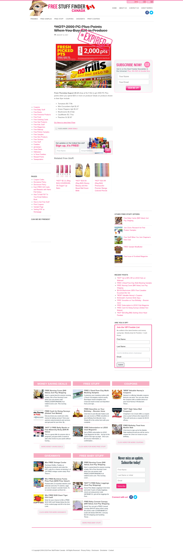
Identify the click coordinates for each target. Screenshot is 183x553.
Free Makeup (38, 129)
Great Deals (72, 128)
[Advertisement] (133, 42)
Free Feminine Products (42, 115)
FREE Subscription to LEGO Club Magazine (133, 305)
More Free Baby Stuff (91, 523)
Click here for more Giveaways (52, 512)
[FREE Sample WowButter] (118, 250)
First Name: (121, 339)
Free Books (38, 112)
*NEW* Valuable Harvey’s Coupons (129, 295)
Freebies (34, 19)
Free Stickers (38, 139)
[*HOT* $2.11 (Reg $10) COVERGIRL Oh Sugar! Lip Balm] (63, 177)
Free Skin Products (41, 137)
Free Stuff (58, 19)
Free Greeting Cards (41, 120)
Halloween (37, 152)
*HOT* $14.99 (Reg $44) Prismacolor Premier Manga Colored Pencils (101, 186)
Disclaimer (103, 550)
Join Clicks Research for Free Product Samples (134, 229)
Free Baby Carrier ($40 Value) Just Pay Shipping (136, 219)
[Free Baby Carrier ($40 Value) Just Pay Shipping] (118, 221)
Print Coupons (93, 19)
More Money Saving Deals (52, 447)
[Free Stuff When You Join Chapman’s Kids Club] (118, 240)
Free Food (37, 117)
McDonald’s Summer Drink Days (129, 298)
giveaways (37, 147)
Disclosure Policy (40, 184)
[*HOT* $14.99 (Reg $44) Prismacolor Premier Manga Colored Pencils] (102, 177)
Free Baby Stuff (39, 110)
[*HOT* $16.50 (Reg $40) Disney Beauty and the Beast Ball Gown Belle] (83, 177)
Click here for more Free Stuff (92, 447)
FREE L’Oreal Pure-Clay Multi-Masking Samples (134, 283)
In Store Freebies (40, 154)
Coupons (69, 19)
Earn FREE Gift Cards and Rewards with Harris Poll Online (42, 189)
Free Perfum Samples (41, 132)
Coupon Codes (39, 180)
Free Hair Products (40, 122)
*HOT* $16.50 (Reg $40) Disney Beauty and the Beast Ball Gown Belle (82, 186)
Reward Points (39, 157)
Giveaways (80, 19)
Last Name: (121, 346)
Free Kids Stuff (39, 124)
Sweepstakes (38, 159)
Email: (119, 357)
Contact (111, 550)
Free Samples (46, 19)
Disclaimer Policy (40, 182)
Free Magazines (39, 127)
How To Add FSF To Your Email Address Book (41, 197)
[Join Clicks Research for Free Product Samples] (118, 230)
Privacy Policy (85, 550)
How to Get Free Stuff (41, 202)
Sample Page (38, 207)
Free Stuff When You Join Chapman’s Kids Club (137, 238)
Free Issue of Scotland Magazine (136, 256)
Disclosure (95, 550)
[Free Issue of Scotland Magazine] (118, 259)
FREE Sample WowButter (133, 247)
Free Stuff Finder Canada (62, 8)
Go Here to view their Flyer (64, 122)
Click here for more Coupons (130, 442)
